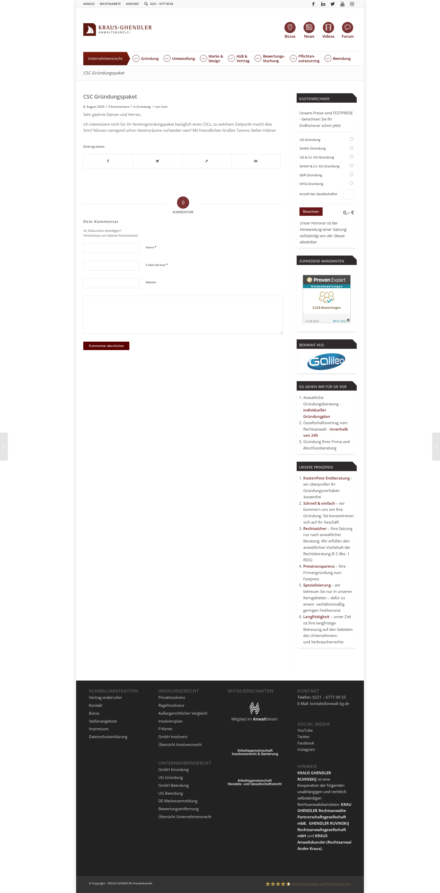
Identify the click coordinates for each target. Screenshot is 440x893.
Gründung (143, 106)
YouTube (305, 730)
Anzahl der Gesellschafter (318, 194)
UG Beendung (170, 793)
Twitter (303, 736)
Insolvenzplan (170, 721)
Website (151, 282)
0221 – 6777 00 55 (161, 4)
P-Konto (165, 728)
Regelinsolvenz (171, 705)
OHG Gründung (311, 183)
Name (151, 247)
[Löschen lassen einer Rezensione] (4, 447)
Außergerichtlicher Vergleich (183, 713)
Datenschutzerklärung (108, 736)
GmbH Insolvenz (172, 736)
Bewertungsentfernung (178, 808)
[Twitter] (333, 4)
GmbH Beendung (173, 785)
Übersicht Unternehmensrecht (184, 816)
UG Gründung (309, 139)
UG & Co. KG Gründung (316, 157)
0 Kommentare (118, 106)
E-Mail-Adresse (157, 264)
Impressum (99, 728)
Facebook (305, 742)
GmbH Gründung (312, 148)
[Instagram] (352, 4)
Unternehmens (323, 635)
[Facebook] (313, 4)
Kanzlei (88, 4)
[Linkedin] (323, 4)
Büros (94, 713)
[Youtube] (342, 4)
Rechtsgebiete (110, 4)
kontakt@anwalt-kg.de (329, 703)
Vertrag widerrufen (105, 697)
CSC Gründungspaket (103, 73)
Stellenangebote (103, 721)
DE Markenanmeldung (177, 800)
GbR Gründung (310, 175)
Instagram (306, 749)
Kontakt (132, 4)
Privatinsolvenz (171, 697)
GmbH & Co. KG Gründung (319, 166)
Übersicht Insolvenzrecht (180, 744)
